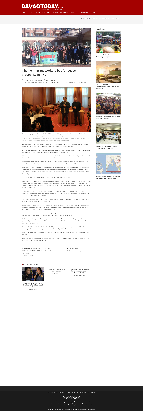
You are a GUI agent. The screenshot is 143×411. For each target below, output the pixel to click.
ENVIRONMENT (71, 392)
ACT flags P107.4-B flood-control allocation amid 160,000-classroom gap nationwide (107, 86)
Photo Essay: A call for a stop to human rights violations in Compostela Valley (80, 271)
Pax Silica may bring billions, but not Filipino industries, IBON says (106, 147)
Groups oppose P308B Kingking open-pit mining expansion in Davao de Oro (108, 177)
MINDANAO (78, 392)
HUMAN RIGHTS (57, 392)
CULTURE (84, 392)
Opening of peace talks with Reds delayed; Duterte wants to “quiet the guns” (32, 250)
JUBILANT (47, 248)
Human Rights (43, 82)
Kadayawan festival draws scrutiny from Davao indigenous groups (108, 56)
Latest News (59, 82)
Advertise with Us (86, 409)
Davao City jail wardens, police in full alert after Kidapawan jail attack (33, 285)
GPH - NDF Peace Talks (30, 82)
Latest (52, 82)
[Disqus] (56, 313)
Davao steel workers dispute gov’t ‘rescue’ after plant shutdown (108, 117)
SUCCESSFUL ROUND (73, 248)
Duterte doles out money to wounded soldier (56, 270)
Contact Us (92, 409)
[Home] (81, 18)
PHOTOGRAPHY (91, 392)
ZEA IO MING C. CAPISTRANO (33, 80)
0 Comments (82, 82)
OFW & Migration (70, 82)
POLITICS (50, 392)
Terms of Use (77, 409)
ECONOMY (64, 392)
